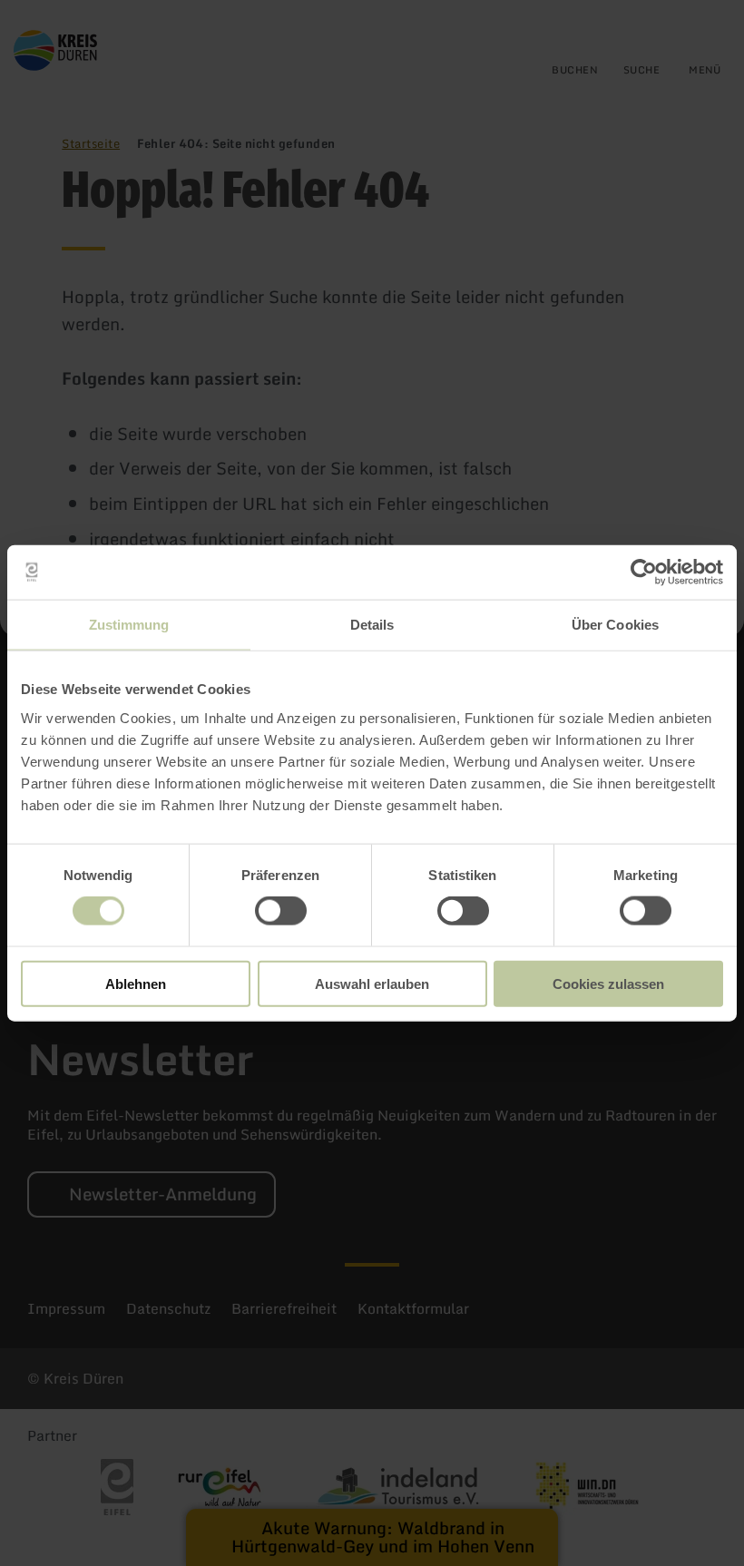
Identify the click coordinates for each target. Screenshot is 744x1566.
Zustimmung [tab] (129, 624)
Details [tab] (372, 624)
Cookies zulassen (608, 983)
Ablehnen (135, 983)
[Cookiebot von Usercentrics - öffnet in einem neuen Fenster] (643, 572)
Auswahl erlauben (372, 983)
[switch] (281, 910)
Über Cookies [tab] (615, 624)
